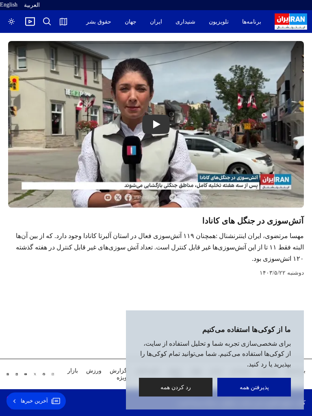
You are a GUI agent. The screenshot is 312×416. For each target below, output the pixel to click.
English (8, 5)
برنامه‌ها (251, 22)
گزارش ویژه (118, 374)
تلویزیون (219, 22)
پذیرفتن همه (254, 387)
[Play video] (30, 21)
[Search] (47, 21)
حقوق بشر (98, 22)
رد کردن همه (175, 387)
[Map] (63, 21)
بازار (72, 371)
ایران (156, 22)
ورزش (94, 371)
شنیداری (185, 22)
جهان (130, 22)
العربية (32, 5)
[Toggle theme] (11, 21)
